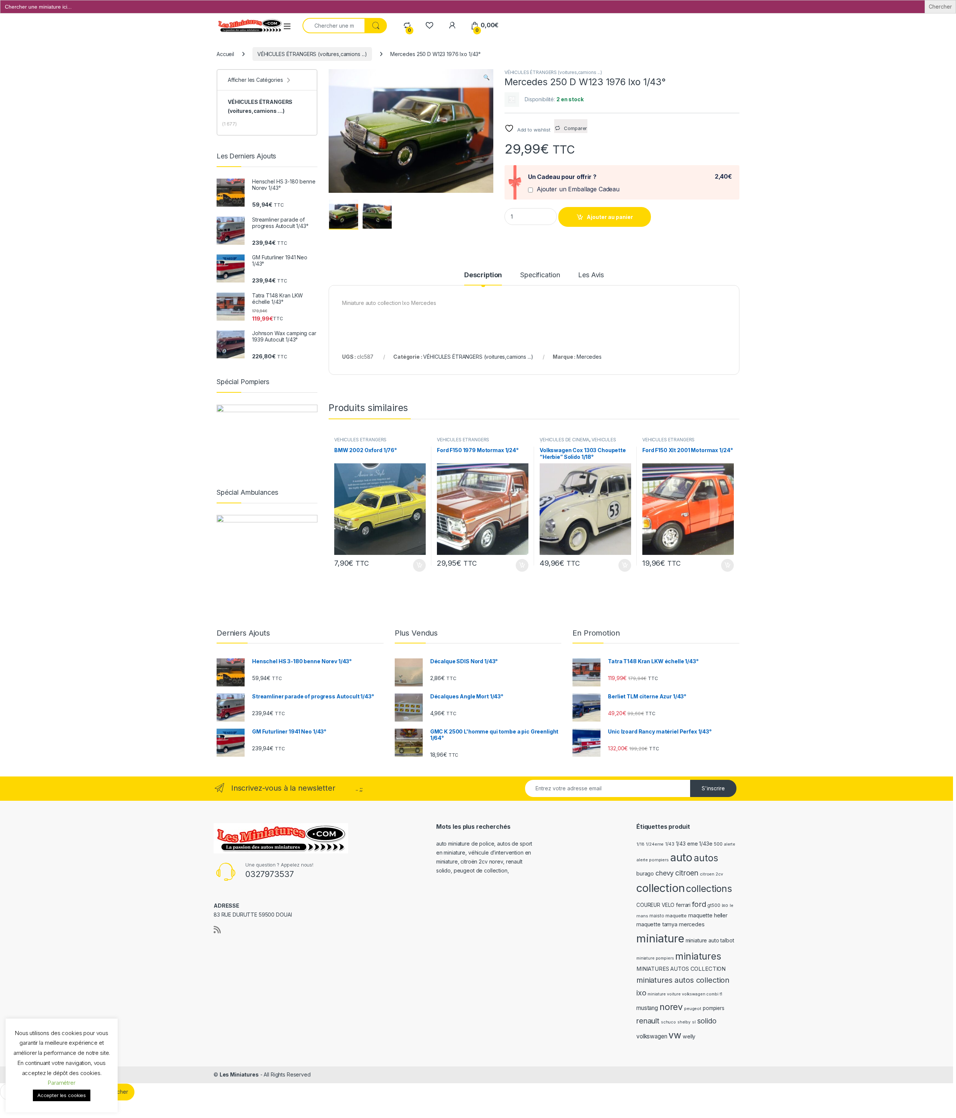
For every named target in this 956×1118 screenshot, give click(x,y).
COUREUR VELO (655, 905)
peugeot (692, 1008)
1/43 (669, 844)
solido (707, 1020)
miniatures (698, 956)
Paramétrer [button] (61, 1082)
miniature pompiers (655, 958)
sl (694, 1022)
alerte (729, 844)
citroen (686, 872)
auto (681, 857)
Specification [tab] (540, 275)
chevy (664, 873)
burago (645, 873)
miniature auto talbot (710, 940)
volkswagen (651, 1036)
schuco (668, 1022)
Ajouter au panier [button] (417, 565)
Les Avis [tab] (591, 275)
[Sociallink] (217, 930)
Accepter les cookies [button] (61, 1095)
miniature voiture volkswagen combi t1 (685, 994)
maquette (676, 915)
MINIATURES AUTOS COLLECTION (681, 969)
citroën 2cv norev (481, 861)
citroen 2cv (711, 874)
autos (706, 858)
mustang (647, 1008)
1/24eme (655, 844)
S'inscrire (713, 788)
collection (660, 888)
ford (699, 904)
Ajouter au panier (610, 217)
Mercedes (589, 356)
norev (671, 1006)
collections (709, 888)
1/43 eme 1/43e (694, 843)
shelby (683, 1022)
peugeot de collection (481, 870)
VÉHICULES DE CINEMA (564, 439)
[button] (486, 77)
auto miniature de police (465, 843)
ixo (725, 905)
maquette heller (707, 915)
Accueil (225, 54)
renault (647, 1020)
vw (674, 1035)
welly (689, 1036)
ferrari (683, 905)
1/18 (640, 844)
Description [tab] (483, 275)
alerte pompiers (652, 859)
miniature (660, 938)
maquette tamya (656, 924)
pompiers (713, 1008)
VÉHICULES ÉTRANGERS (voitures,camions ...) (312, 54)
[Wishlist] (429, 25)
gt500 (713, 905)
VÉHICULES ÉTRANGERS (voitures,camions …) (260, 106)
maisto (656, 915)
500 (718, 844)
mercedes (692, 924)
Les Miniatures (239, 1074)
